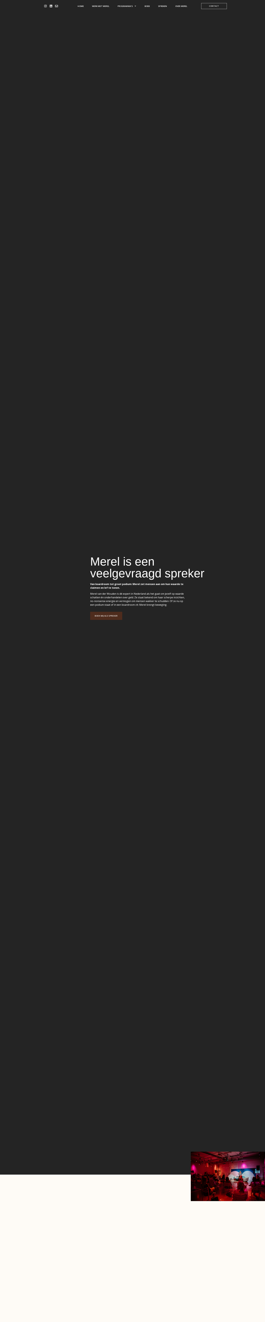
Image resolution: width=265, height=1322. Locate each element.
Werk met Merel (100, 6)
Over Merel (181, 6)
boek (147, 6)
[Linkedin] (51, 6)
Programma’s (125, 6)
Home (81, 6)
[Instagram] (45, 6)
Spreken (162, 6)
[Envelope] (56, 6)
